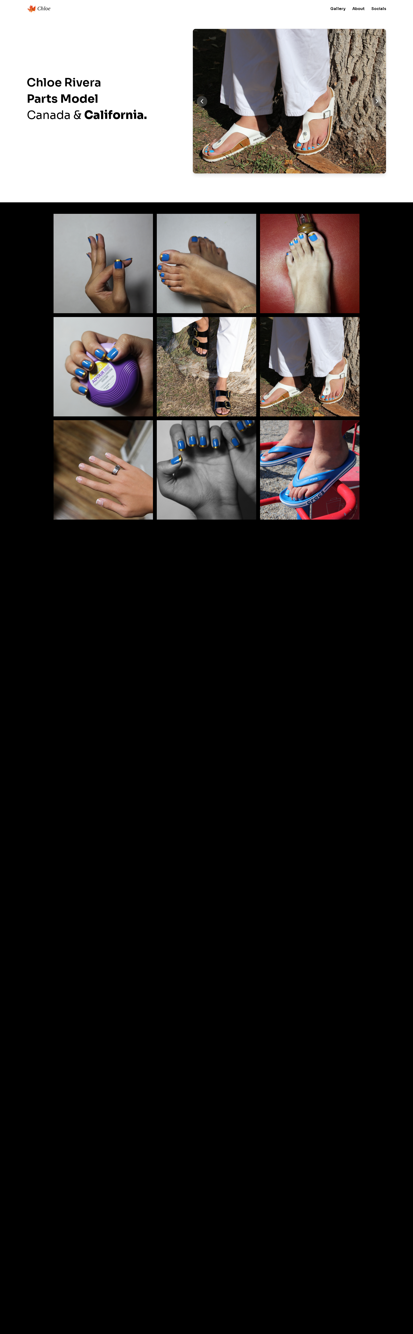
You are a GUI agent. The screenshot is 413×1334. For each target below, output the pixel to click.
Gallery (338, 8)
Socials (378, 8)
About (358, 8)
